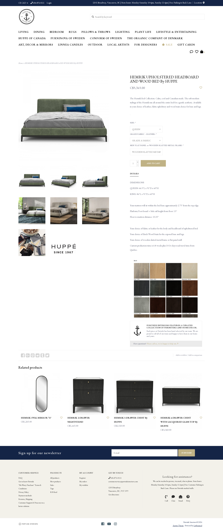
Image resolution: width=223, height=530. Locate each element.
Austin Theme (178, 525)
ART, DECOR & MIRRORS (35, 44)
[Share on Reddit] (38, 355)
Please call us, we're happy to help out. (162, 343)
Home (20, 63)
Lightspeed (198, 525)
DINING (39, 32)
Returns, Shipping (25, 499)
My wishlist (83, 485)
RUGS (73, 32)
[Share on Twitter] (47, 355)
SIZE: (132, 122)
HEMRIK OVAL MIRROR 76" (36, 417)
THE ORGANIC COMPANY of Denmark (155, 38)
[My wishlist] (196, 52)
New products (55, 481)
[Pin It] (33, 355)
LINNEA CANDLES (70, 44)
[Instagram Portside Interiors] (115, 524)
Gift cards (186, 44)
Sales (52, 485)
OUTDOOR (95, 44)
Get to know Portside (26, 481)
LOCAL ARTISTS (118, 44)
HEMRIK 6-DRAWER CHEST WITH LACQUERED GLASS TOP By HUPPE (179, 421)
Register (82, 478)
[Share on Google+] (28, 355)
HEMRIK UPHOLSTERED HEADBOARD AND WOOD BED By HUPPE (54, 63)
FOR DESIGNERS (145, 44)
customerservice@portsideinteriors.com (123, 481)
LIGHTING (122, 32)
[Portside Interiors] (51, 16)
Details (134, 173)
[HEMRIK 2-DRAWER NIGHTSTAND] (88, 394)
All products (54, 478)
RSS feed (53, 492)
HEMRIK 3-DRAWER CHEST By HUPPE (131, 419)
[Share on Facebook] (23, 355)
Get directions (113, 494)
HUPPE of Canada (32, 38)
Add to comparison (195, 355)
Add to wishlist (181, 355)
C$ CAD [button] (22, 2)
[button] (191, 52)
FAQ (20, 478)
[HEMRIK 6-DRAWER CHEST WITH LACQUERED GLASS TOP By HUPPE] (181, 394)
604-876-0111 (115, 478)
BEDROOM (57, 32)
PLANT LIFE (143, 32)
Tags (52, 488)
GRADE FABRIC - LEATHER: (143, 134)
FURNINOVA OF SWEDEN (68, 38)
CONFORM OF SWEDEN (106, 38)
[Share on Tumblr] (42, 355)
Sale (169, 44)
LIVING (23, 32)
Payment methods (25, 495)
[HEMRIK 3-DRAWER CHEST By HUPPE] (135, 394)
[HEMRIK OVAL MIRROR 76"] (42, 394)
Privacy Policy (23, 492)
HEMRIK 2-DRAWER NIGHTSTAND (78, 419)
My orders (83, 481)
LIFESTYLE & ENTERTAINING (176, 32)
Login (49, 2)
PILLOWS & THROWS (95, 32)
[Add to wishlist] (200, 87)
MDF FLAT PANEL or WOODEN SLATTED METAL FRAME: (156, 145)
